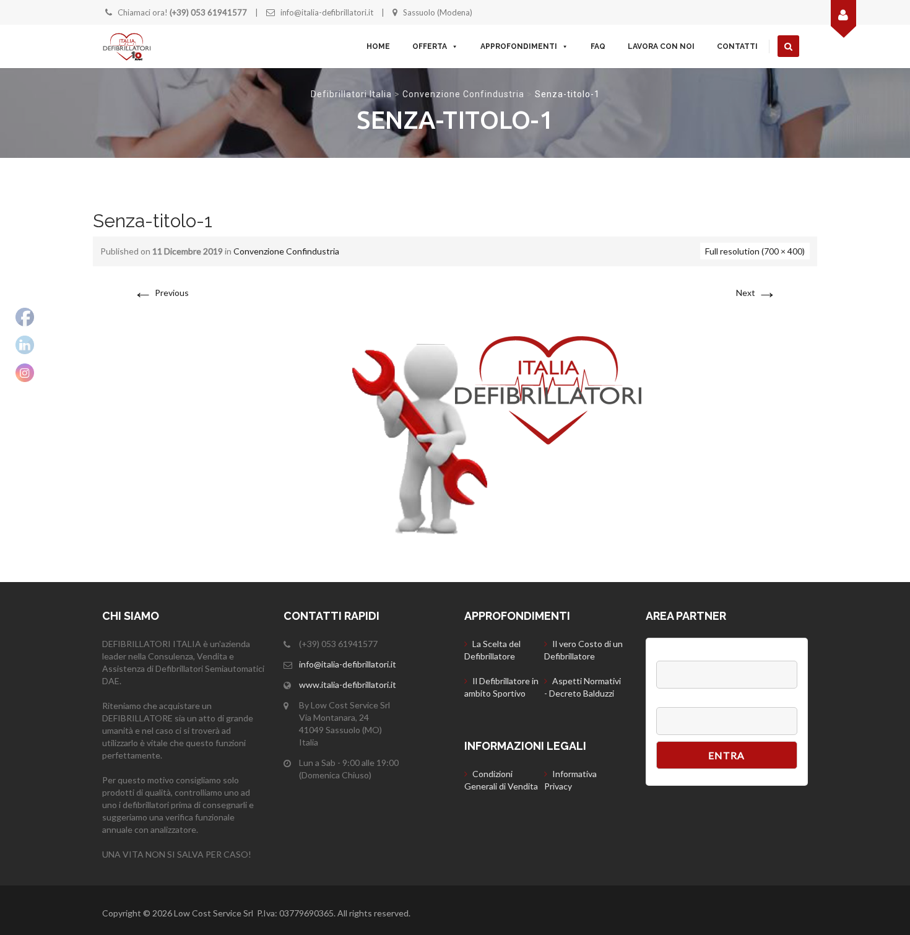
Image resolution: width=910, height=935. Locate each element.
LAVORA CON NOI (661, 46)
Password (677, 701)
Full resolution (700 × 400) (755, 251)
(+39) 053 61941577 (208, 12)
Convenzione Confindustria (463, 94)
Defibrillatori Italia (351, 94)
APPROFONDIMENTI (518, 46)
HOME (378, 46)
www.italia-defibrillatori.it (347, 684)
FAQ (598, 46)
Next (756, 292)
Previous (161, 292)
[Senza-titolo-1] (455, 432)
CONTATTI (737, 46)
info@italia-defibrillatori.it (326, 12)
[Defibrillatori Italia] (127, 46)
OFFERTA (429, 46)
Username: (678, 654)
